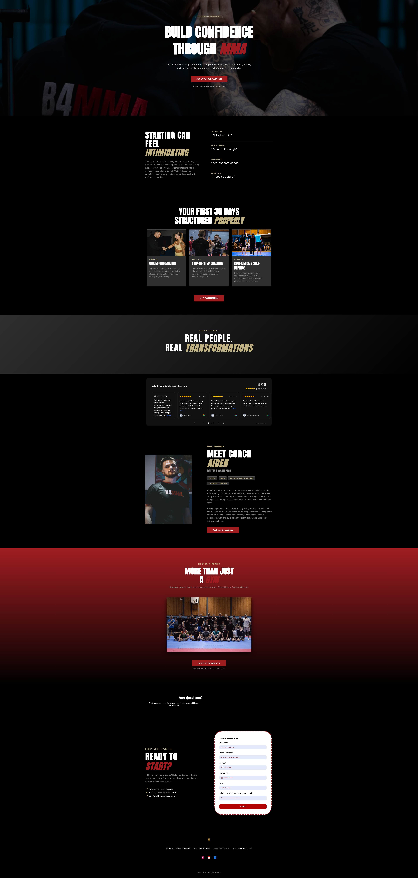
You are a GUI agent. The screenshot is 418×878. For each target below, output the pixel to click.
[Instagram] (203, 858)
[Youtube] (209, 858)
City (221, 783)
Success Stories (202, 848)
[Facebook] (215, 858)
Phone (222, 763)
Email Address (226, 753)
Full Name (223, 742)
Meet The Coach (221, 848)
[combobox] (243, 798)
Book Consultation (242, 848)
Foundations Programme (178, 848)
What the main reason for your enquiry (236, 793)
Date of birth (225, 773)
